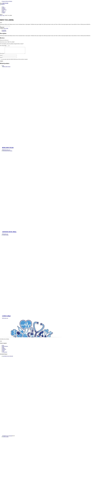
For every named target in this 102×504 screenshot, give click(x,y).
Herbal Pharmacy (5, 346)
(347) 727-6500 (5, 3)
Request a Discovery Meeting (7, 1)
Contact (3, 12)
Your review (2, 53)
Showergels (4, 349)
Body (4, 15)
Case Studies (4, 9)
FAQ (3, 10)
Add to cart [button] (8, 149)
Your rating (2, 45)
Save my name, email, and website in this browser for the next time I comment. (14, 59)
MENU (1, 14)
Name (1, 55)
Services (3, 8)
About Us (3, 7)
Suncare (3, 350)
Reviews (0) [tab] (4, 31)
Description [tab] (4, 30)
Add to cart (2, 27)
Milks (7, 28)
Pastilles (3, 348)
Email (1, 57)
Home (3, 6)
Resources (4, 11)
